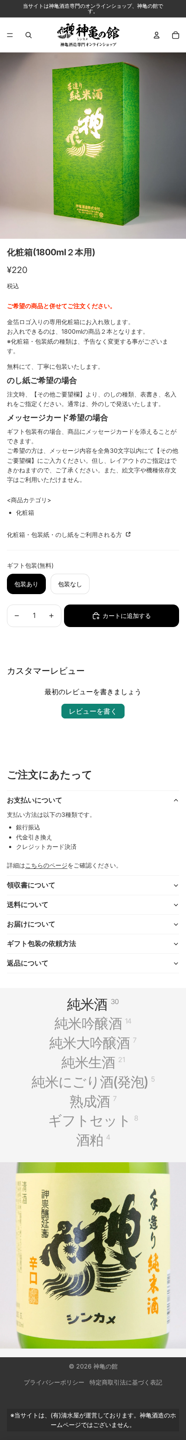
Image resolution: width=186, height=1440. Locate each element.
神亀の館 (105, 1366)
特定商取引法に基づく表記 (126, 1382)
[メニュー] (10, 35)
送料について (27, 904)
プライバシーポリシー (54, 1382)
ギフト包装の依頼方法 (41, 943)
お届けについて (31, 924)
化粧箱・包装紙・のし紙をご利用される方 (65, 534)
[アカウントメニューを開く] (156, 35)
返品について (27, 963)
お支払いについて (34, 800)
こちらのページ (46, 865)
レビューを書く (93, 711)
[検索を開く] (28, 35)
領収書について (31, 885)
